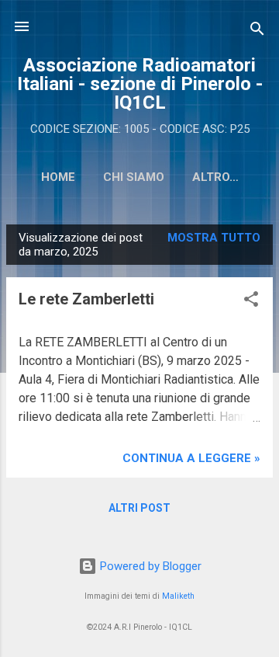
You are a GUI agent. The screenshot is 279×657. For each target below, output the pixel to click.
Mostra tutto (213, 238)
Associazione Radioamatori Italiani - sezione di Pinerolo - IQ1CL (140, 83)
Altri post (139, 508)
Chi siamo (133, 177)
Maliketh (178, 596)
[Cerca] (257, 31)
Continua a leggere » (191, 458)
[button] (251, 302)
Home (58, 177)
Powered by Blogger (149, 566)
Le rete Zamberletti (86, 299)
